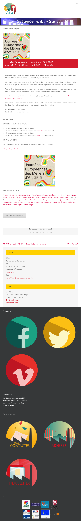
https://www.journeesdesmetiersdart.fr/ (19, 278)
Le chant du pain (60, 202)
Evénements (10, 272)
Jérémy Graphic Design (44, 197)
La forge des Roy (27, 202)
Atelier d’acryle (42, 200)
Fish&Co (67, 195)
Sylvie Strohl (64, 197)
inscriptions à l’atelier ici (12, 149)
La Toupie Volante (29, 200)
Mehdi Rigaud (17, 204)
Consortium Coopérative (44, 202)
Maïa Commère (28, 197)
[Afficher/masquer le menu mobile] (77, 3)
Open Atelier (72, 244)
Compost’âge (16, 200)
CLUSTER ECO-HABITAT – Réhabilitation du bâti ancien (25, 244)
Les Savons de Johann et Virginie (61, 200)
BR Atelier (12, 197)
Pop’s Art (60, 195)
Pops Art (40, 131)
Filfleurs (5, 195)
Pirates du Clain (24, 195)
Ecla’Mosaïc (36, 195)
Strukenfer (16, 202)
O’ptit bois (13, 195)
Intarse (56, 197)
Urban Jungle (28, 204)
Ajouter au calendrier (14, 215)
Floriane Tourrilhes (49, 195)
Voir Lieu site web (12, 302)
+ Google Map (13, 300)
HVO (19, 197)
